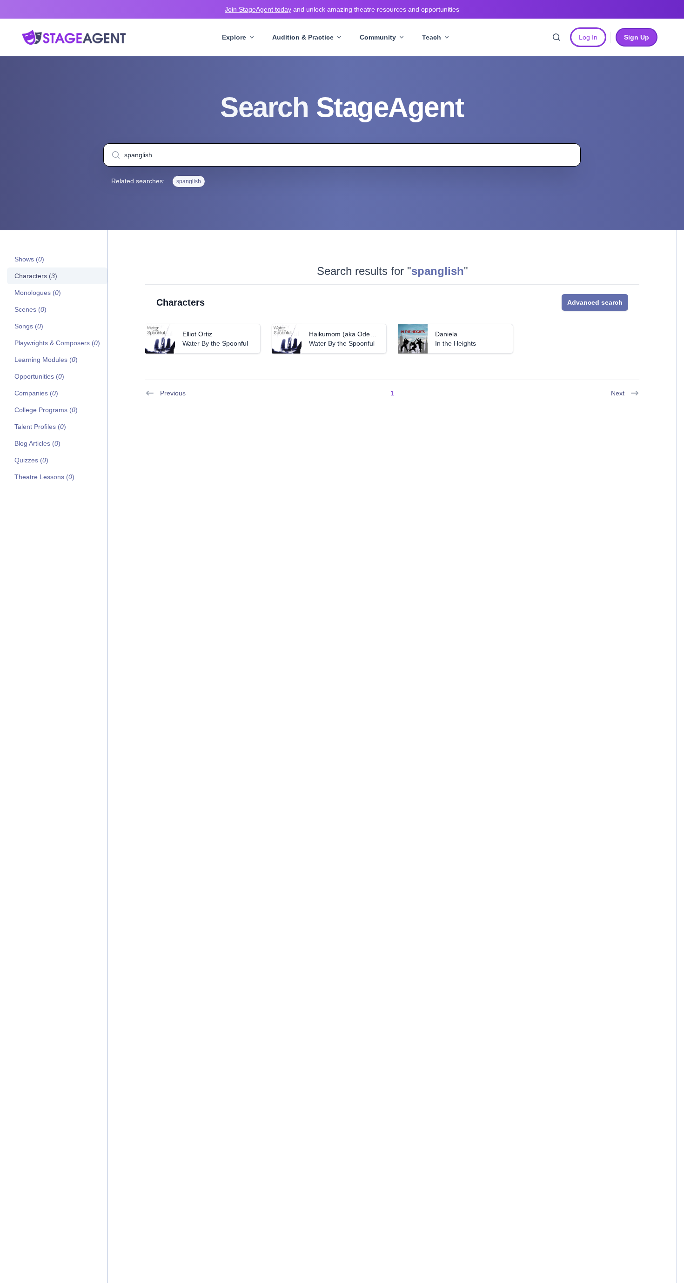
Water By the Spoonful (215, 343)
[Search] (556, 37)
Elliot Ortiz (197, 334)
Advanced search (595, 302)
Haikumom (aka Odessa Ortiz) (353, 334)
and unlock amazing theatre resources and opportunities (342, 9)
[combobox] (342, 155)
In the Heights (455, 343)
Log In (588, 37)
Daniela (446, 334)
